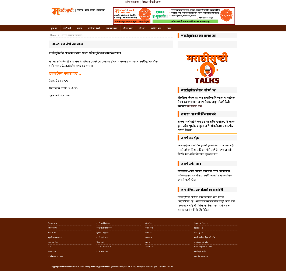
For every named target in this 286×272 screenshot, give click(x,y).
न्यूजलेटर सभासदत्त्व (55, 237)
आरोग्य (147, 242)
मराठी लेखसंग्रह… (191, 138)
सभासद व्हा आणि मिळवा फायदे (198, 114)
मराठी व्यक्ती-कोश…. (192, 164)
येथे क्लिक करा (194, 106)
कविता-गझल (149, 247)
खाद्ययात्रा (148, 237)
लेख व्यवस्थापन (111, 28)
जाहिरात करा (156, 28)
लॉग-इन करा (132, 2)
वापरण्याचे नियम (53, 242)
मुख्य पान (54, 28)
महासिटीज (148, 232)
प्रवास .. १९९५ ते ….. (104, 232)
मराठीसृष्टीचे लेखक (103, 223)
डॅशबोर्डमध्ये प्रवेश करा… (65, 73)
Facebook (198, 228)
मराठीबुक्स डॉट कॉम (201, 242)
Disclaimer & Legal (55, 256)
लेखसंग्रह (148, 223)
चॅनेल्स (79, 28)
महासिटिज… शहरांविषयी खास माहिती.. (202, 190)
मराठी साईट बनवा (102, 237)
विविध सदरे (100, 242)
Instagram (198, 232)
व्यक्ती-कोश (149, 228)
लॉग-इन (142, 28)
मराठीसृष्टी (67, 28)
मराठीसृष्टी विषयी (94, 28)
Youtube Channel (201, 223)
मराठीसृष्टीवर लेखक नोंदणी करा (198, 90)
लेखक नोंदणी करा (151, 2)
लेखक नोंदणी (128, 28)
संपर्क (169, 28)
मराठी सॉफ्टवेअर (102, 251)
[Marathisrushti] (78, 11)
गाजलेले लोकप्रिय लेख (104, 247)
